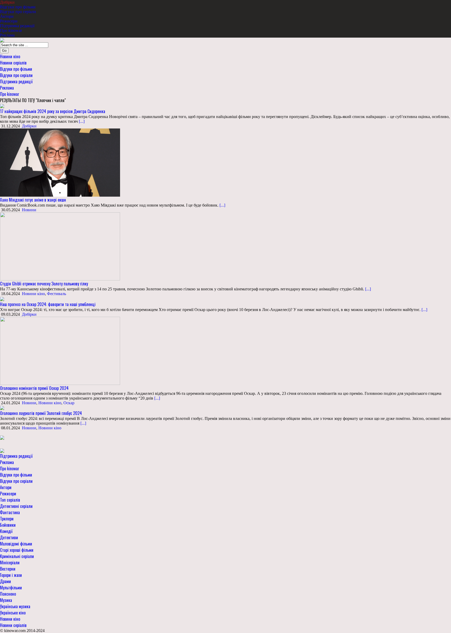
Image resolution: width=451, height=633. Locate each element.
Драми (5, 581)
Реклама (7, 35)
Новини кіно (10, 56)
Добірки (7, 2)
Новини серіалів (13, 63)
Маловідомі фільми (16, 544)
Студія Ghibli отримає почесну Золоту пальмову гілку (44, 283)
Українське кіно (13, 612)
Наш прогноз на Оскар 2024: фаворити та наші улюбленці (48, 304)
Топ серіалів (10, 500)
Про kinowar (11, 30)
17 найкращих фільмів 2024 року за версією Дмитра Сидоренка (52, 111)
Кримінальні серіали (17, 556)
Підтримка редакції (17, 26)
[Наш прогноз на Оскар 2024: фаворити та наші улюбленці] (2, 298)
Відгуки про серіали (18, 11)
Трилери (7, 518)
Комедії (6, 531)
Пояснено (8, 594)
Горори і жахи (11, 575)
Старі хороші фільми (16, 550)
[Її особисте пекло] (2, 437)
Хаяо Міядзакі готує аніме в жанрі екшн (33, 200)
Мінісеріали (10, 562)
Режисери (8, 21)
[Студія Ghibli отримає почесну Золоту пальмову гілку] (60, 246)
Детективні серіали (16, 506)
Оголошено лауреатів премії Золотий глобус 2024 (41, 413)
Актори (7, 16)
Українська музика (15, 606)
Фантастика (10, 512)
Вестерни (7, 569)
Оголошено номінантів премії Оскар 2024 (34, 388)
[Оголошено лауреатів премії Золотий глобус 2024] (2, 407)
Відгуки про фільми (17, 7)
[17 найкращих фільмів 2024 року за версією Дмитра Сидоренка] (2, 105)
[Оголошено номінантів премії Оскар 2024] (60, 350)
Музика (6, 600)
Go (4, 50)
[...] (81, 121)
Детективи (9, 537)
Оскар (68, 403)
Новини (29, 210)
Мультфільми (11, 587)
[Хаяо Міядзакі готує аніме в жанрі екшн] (60, 162)
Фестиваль (56, 293)
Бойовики (8, 525)
